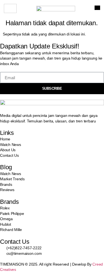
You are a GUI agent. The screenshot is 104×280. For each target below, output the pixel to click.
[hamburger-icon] (10, 8)
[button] (97, 8)
